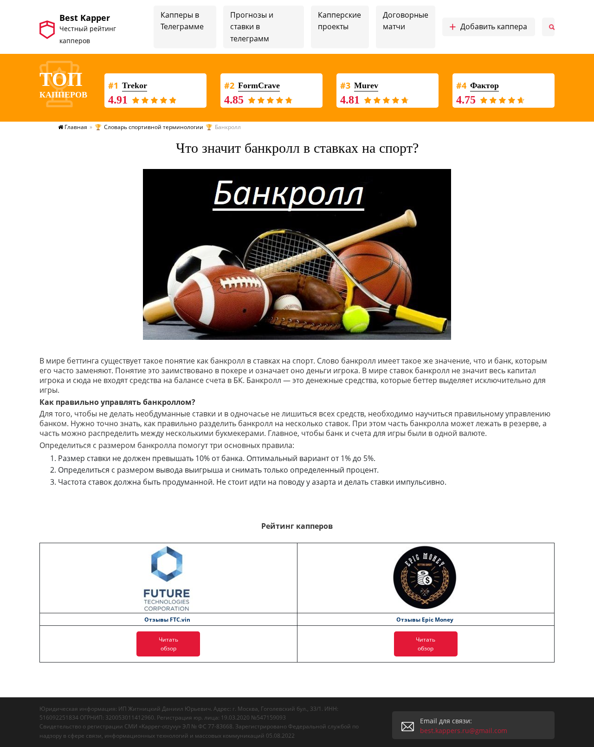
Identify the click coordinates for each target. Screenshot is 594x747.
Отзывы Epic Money (424, 620)
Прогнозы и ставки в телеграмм (251, 27)
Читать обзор (168, 644)
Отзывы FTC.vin (167, 620)
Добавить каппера (488, 27)
